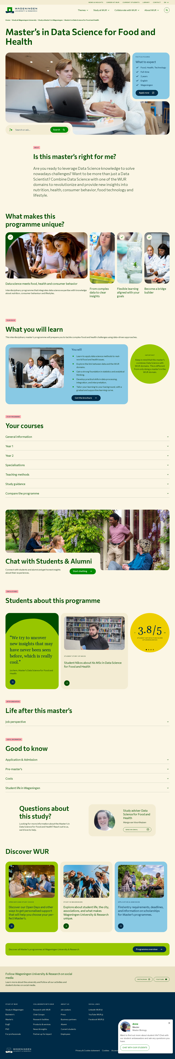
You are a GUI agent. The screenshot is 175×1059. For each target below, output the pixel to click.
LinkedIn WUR (95, 1009)
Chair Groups (39, 1014)
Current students (131, 2)
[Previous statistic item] (135, 632)
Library (146, 2)
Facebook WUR (95, 1019)
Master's (9, 1019)
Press (63, 1014)
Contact (157, 2)
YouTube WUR (95, 1014)
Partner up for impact (42, 1034)
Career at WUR (112, 2)
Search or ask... (22, 129)
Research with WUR (41, 1009)
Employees (65, 1034)
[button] (46, 269)
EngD (7, 1024)
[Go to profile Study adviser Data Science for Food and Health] (104, 820)
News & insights (40, 1029)
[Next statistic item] (164, 632)
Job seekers (66, 1009)
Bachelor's (9, 1014)
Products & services (42, 1024)
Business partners (68, 1019)
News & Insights (96, 2)
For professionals (13, 1034)
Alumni (64, 1024)
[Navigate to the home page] (21, 10)
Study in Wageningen (14, 1009)
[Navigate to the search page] (167, 10)
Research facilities (41, 1019)
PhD (7, 1029)
